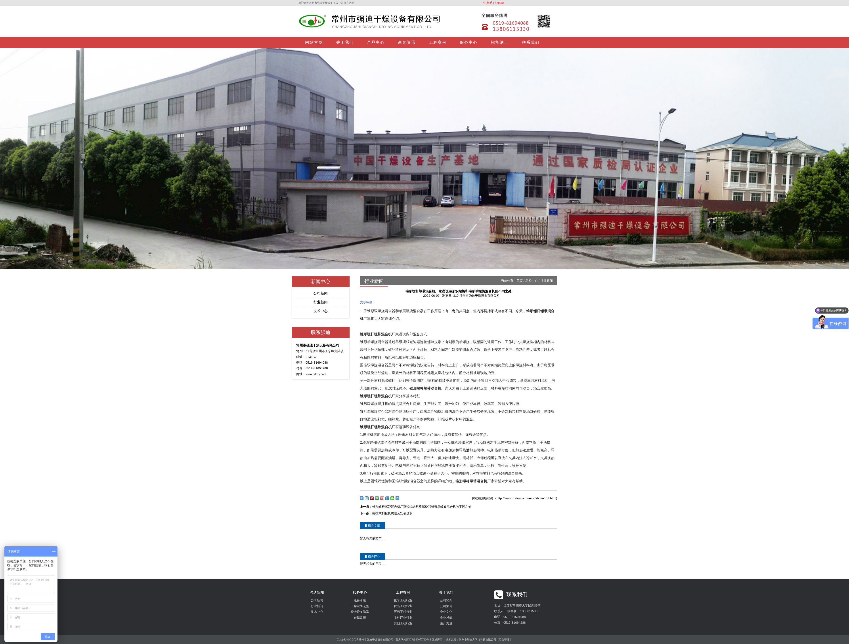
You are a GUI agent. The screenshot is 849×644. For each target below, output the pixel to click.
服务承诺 (360, 600)
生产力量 (446, 623)
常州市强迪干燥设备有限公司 (479, 295)
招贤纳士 (500, 42)
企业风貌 (446, 617)
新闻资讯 (407, 42)
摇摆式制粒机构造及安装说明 (392, 513)
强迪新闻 (317, 592)
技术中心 (321, 311)
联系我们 (530, 42)
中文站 (488, 2)
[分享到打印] (397, 498)
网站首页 (314, 42)
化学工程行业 (403, 600)
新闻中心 (531, 280)
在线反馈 (360, 617)
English (499, 2)
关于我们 (345, 42)
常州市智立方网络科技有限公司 (477, 639)
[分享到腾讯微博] (387, 498)
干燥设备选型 (360, 606)
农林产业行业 (403, 617)
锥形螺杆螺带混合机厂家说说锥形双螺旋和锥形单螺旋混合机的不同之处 (421, 506)
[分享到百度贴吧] (367, 498)
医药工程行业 (403, 612)
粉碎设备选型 (360, 612)
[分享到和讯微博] (372, 498)
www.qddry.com (316, 374)
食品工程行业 (403, 606)
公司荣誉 (446, 606)
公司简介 (446, 600)
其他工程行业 (403, 623)
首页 (519, 280)
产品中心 (376, 42)
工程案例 (438, 42)
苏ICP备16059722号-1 (418, 639)
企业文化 (446, 612)
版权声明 (437, 639)
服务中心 (469, 42)
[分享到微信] (392, 498)
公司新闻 (321, 293)
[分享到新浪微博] (382, 498)
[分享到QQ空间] (377, 498)
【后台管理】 (504, 639)
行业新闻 (321, 302)
